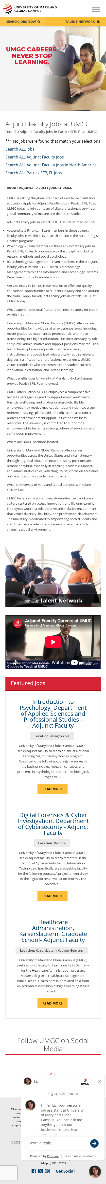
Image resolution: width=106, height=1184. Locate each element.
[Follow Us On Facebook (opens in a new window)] (34, 1171)
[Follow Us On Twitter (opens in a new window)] (40, 1171)
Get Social (65, 1171)
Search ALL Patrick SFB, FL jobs (33, 173)
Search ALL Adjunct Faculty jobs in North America (51, 165)
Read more (55, 790)
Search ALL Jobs (20, 149)
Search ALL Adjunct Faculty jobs (34, 157)
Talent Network (80, 21)
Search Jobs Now (21, 21)
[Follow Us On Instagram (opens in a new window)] (47, 1171)
